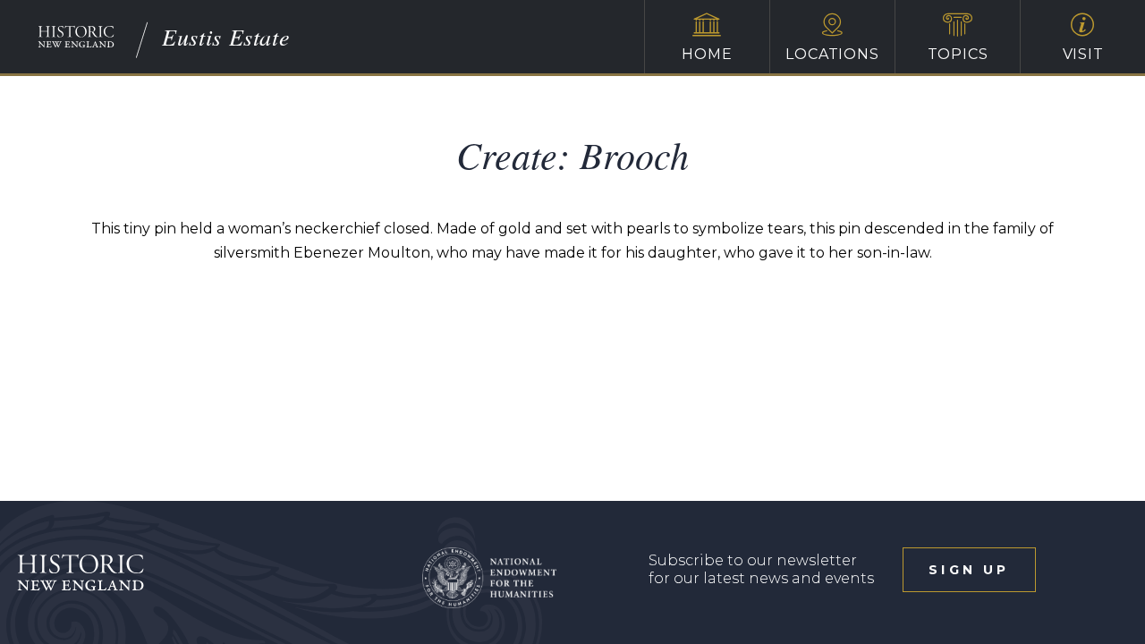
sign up (969, 570)
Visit (1083, 54)
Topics (958, 54)
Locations (831, 54)
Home (707, 54)
